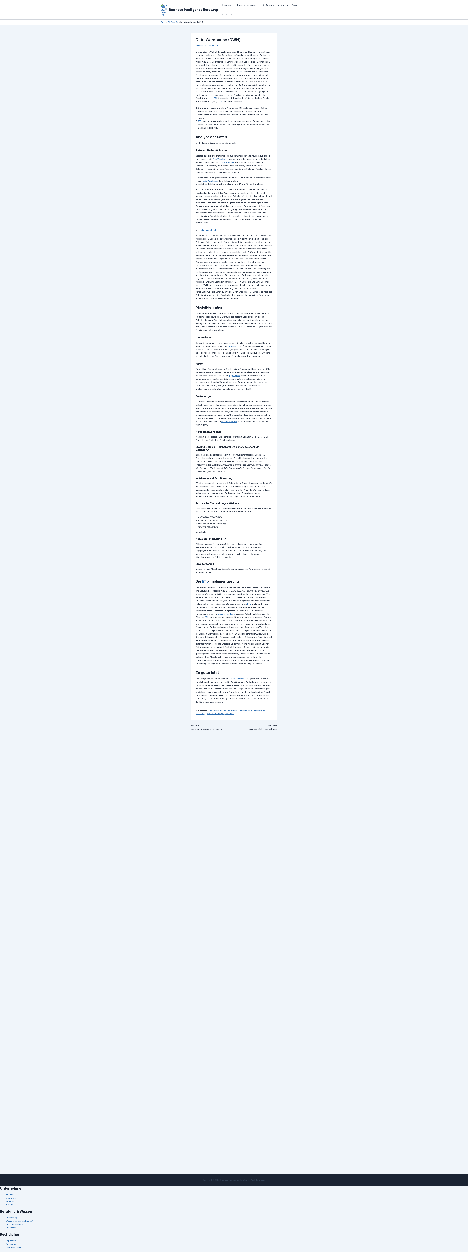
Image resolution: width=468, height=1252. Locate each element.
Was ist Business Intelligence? (19, 1221)
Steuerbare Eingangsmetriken (220, 713)
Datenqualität (207, 230)
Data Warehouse (220, 159)
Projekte (10, 1201)
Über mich (283, 5)
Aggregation (234, 375)
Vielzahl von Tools (226, 614)
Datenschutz (12, 1244)
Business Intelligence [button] (246, 5)
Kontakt (9, 1204)
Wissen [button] (295, 5)
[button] (232, 5)
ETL (240, 72)
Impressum (11, 1240)
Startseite (10, 1194)
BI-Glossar (11, 1227)
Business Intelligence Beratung (193, 10)
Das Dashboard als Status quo (223, 710)
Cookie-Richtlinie (13, 1247)
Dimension (232, 346)
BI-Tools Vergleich (14, 1224)
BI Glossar (227, 14)
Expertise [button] (226, 5)
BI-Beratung (268, 5)
